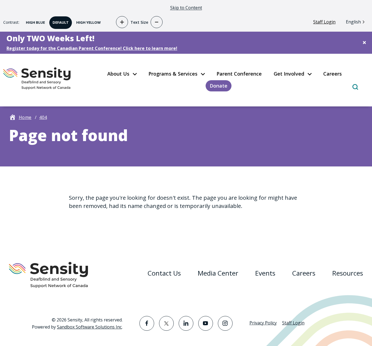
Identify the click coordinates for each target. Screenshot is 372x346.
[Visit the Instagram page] (225, 323)
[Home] (42, 78)
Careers (332, 73)
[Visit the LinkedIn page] (186, 323)
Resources (347, 273)
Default (59, 20)
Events (265, 273)
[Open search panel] (355, 86)
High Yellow (87, 20)
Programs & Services (172, 73)
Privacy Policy (263, 323)
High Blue (34, 20)
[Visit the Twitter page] (166, 323)
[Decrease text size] (157, 22)
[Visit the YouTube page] (205, 323)
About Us (118, 73)
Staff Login (324, 22)
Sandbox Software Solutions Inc (89, 327)
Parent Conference (239, 73)
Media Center (218, 273)
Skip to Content (186, 8)
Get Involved (289, 73)
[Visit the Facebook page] (146, 323)
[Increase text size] (122, 22)
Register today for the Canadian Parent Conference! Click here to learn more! (92, 48)
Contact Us (164, 273)
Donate (218, 85)
